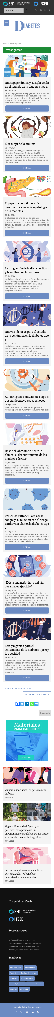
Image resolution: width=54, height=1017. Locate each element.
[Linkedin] (27, 704)
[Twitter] (22, 704)
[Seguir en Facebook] (32, 10)
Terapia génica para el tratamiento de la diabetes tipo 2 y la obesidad (27, 650)
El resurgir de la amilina (20, 144)
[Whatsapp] (32, 704)
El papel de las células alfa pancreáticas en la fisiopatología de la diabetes (26, 207)
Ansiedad (13, 973)
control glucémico (17, 984)
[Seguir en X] (36, 10)
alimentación (30, 967)
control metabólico (35, 984)
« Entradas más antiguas (19, 688)
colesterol (14, 978)
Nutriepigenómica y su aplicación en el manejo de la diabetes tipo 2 (27, 85)
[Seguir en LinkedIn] (45, 10)
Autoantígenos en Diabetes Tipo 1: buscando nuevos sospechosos (27, 399)
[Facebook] (18, 704)
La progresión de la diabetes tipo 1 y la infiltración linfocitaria (27, 270)
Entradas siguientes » (37, 694)
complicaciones (27, 978)
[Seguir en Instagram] (40, 10)
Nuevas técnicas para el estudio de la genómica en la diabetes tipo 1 (27, 335)
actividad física (16, 967)
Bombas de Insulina (28, 973)
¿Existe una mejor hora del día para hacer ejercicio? (24, 584)
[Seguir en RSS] (49, 10)
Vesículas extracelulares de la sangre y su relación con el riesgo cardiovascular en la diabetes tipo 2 (27, 522)
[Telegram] (36, 704)
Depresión (24, 989)
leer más (27, 108)
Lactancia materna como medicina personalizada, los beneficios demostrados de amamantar (24, 873)
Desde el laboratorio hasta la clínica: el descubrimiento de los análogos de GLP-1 (26, 455)
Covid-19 (13, 989)
